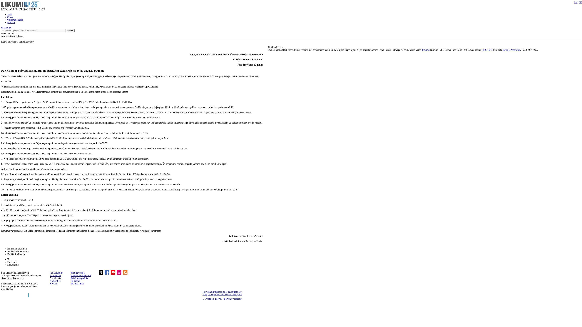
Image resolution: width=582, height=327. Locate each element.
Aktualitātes (55, 275)
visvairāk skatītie (15, 19)
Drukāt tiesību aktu (16, 254)
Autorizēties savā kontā (12, 36)
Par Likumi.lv (56, 272)
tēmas (10, 17)
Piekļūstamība (77, 283)
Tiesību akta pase (276, 47)
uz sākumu (6, 27)
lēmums (426, 50)
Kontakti (54, 283)
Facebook (12, 262)
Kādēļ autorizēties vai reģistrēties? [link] (17, 41)
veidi (9, 14)
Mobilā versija (78, 272)
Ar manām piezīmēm (17, 248)
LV (575, 2)
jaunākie (11, 22)
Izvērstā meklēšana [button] (10, 33)
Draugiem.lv (13, 264)
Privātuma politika (79, 278)
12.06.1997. (487, 50)
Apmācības (55, 281)
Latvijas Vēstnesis (511, 50)
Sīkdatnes (75, 281)
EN (580, 2)
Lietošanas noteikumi (81, 275)
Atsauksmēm (56, 278)
